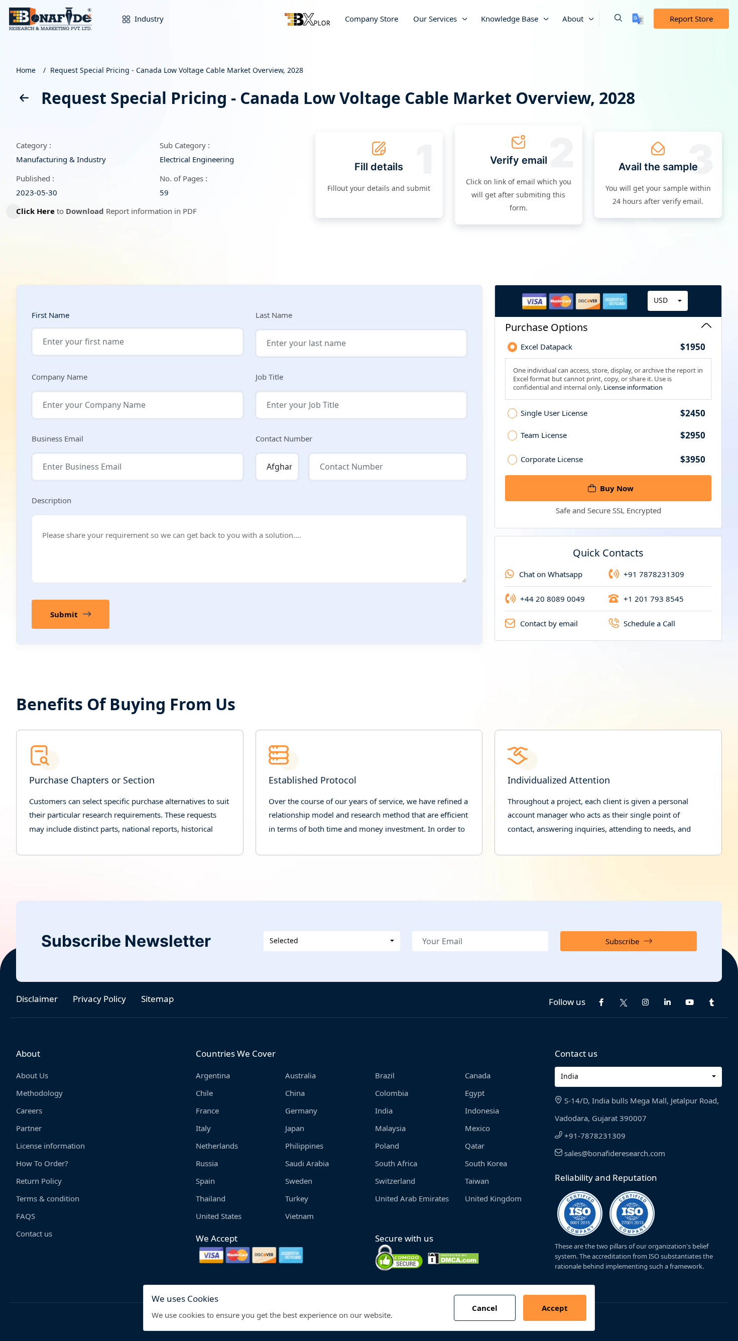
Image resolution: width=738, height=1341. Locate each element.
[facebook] (601, 1002)
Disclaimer (37, 998)
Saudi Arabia (307, 1163)
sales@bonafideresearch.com (613, 1153)
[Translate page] (638, 19)
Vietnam (299, 1216)
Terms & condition (47, 1198)
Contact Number (284, 438)
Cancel (485, 1308)
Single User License (613, 413)
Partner (29, 1128)
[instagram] (646, 1002)
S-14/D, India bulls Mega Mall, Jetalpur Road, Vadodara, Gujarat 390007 (637, 1109)
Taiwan (477, 1181)
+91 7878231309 (654, 574)
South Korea (486, 1163)
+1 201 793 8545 (654, 599)
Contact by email (549, 623)
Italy (203, 1128)
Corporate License (613, 459)
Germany (301, 1110)
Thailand (210, 1198)
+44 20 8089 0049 (552, 599)
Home (26, 70)
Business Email (57, 438)
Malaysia (390, 1128)
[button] (610, 19)
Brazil (385, 1075)
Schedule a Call (649, 623)
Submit (64, 614)
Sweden (298, 1181)
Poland (387, 1146)
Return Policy (39, 1181)
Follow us (567, 1002)
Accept (555, 1308)
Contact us (34, 1233)
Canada (477, 1075)
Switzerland (395, 1181)
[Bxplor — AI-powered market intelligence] (307, 18)
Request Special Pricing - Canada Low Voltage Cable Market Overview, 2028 (176, 70)
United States (218, 1216)
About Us (32, 1075)
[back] (23, 99)
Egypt (474, 1093)
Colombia (391, 1093)
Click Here (35, 211)
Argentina (213, 1075)
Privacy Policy (99, 998)
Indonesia (482, 1110)
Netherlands (217, 1146)
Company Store (371, 19)
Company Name (59, 377)
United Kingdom (493, 1198)
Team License (613, 435)
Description (51, 500)
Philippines (304, 1146)
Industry (148, 19)
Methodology (39, 1093)
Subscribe (622, 941)
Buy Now (617, 488)
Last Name (274, 315)
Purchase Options (546, 327)
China (295, 1093)
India (384, 1110)
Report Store (691, 19)
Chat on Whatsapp (550, 574)
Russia (207, 1163)
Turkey (296, 1198)
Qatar (474, 1146)
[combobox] (668, 301)
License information (632, 387)
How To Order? (42, 1163)
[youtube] (690, 1002)
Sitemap (157, 998)
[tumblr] (712, 1002)
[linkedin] (668, 1002)
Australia (300, 1075)
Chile (204, 1093)
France (207, 1110)
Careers (29, 1110)
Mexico (477, 1128)
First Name (50, 315)
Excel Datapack (613, 347)
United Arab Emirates (412, 1198)
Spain (205, 1181)
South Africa (396, 1163)
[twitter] (623, 1002)
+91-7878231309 (594, 1136)
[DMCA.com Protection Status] (453, 1257)
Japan (294, 1128)
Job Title (269, 377)
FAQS (25, 1216)
